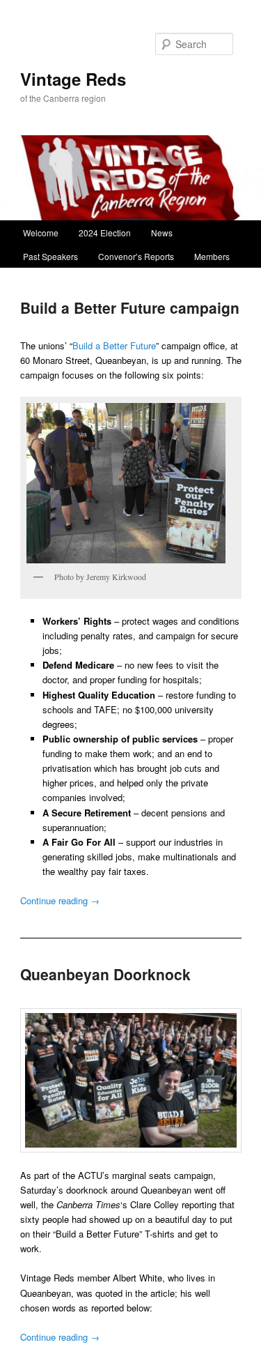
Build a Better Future (114, 345)
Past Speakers (50, 256)
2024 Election (105, 232)
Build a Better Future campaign (129, 307)
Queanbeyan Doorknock (105, 974)
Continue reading (60, 900)
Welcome (40, 232)
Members (212, 256)
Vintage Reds (73, 79)
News (162, 232)
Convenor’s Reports (136, 256)
